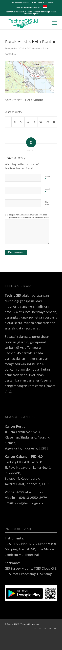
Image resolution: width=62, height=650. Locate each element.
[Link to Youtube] (54, 628)
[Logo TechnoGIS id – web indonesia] (26, 23)
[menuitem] (19, 2)
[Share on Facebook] (8, 122)
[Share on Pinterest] (21, 122)
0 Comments (34, 48)
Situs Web (47, 203)
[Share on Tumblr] (34, 122)
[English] (45, 7)
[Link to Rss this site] (44, 628)
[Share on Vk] (41, 122)
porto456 (10, 53)
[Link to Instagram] (40, 628)
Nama (47, 178)
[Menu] (52, 23)
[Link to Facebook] (35, 628)
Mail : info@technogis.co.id (28, 7)
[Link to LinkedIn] (49, 628)
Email (47, 190)
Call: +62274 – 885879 (19, 2)
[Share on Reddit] (47, 122)
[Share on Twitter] (15, 122)
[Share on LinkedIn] (28, 122)
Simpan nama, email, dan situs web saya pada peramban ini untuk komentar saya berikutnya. (29, 216)
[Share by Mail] (54, 122)
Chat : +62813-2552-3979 (42, 2)
